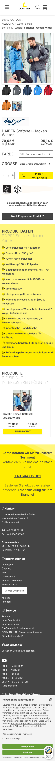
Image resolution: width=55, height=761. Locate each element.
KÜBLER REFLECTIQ (12, 678)
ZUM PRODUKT (23, 431)
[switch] (48, 756)
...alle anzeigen (9, 685)
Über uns (6, 568)
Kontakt (6, 597)
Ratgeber (6, 601)
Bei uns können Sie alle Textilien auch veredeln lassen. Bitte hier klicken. (27, 204)
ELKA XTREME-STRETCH (15, 681)
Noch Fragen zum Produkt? (27, 216)
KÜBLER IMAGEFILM (12, 666)
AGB (4, 572)
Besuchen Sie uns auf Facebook (18, 650)
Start (5, 19)
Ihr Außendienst (10, 620)
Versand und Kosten (12, 580)
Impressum (7, 564)
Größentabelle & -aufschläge (17, 628)
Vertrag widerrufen (14, 590)
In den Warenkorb (39, 175)
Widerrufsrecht (9, 584)
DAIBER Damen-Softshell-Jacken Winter (18, 415)
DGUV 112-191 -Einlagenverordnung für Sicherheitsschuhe (22, 634)
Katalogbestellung (11, 624)
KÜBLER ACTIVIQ (11, 670)
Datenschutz (8, 576)
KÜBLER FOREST (10, 674)
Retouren (6, 616)
